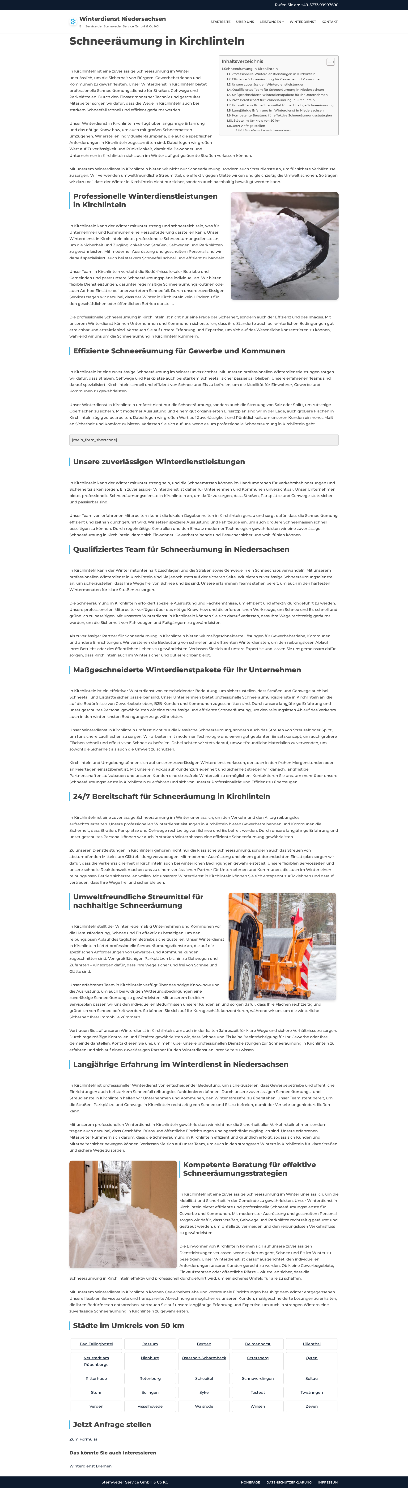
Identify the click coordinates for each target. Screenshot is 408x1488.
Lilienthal (312, 1344)
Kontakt (330, 22)
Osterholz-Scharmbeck (204, 1358)
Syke (204, 1392)
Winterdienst (303, 22)
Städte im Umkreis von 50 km (257, 120)
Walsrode (204, 1406)
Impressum (328, 1482)
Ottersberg (258, 1358)
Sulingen (150, 1392)
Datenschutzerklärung (289, 1482)
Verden (96, 1406)
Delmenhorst (258, 1344)
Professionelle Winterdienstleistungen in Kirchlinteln (273, 74)
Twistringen (312, 1392)
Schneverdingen (258, 1378)
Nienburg (150, 1358)
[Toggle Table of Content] (328, 62)
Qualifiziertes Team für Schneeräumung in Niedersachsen (278, 89)
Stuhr (96, 1392)
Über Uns (245, 22)
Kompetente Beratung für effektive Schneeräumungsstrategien (282, 115)
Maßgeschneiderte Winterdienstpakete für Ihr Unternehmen (280, 95)
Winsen (258, 1406)
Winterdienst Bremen (90, 1466)
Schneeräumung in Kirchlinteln (251, 69)
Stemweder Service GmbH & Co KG (135, 1482)
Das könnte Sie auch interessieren (267, 130)
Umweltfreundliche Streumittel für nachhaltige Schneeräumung (283, 105)
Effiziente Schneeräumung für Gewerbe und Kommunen (277, 79)
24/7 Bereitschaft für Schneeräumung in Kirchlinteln (273, 100)
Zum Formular (83, 1439)
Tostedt (258, 1392)
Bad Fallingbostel (96, 1344)
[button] (283, 21)
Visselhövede (150, 1406)
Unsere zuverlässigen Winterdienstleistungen (268, 84)
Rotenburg (150, 1378)
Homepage (250, 1482)
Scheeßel (204, 1378)
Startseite (220, 22)
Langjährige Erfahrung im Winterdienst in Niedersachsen (278, 110)
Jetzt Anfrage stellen (249, 126)
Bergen (204, 1344)
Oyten (312, 1358)
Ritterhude (96, 1378)
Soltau (312, 1378)
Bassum (150, 1344)
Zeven (312, 1406)
